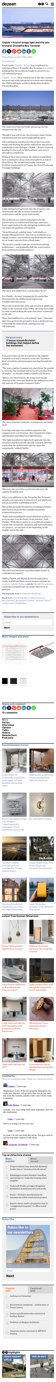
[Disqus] (28, 1115)
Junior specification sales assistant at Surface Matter (27, 1314)
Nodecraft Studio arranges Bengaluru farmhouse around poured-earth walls (28, 1187)
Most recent (34, 1160)
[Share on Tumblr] (29, 51)
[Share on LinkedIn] (24, 51)
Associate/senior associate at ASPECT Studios (28, 1332)
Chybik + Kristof (23, 65)
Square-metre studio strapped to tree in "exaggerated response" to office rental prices (29, 1204)
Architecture (8, 603)
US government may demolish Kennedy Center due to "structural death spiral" (28, 1167)
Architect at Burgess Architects (24, 1322)
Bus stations (8, 600)
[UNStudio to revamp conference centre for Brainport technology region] (42, 4)
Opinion (6, 727)
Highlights (21, 603)
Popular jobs (10, 1289)
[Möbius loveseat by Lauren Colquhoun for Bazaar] (39, 4)
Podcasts (7, 738)
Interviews (8, 725)
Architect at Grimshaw (20, 1296)
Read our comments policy (40, 1078)
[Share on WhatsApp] (33, 51)
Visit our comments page (14, 1078)
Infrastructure (37, 598)
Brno (47, 600)
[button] (47, 4)
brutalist (49, 68)
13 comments (8, 61)
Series (6, 722)
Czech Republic (20, 598)
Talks (5, 730)
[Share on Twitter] (9, 51)
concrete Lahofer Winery (14, 584)
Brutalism (20, 600)
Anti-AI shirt (39, 1356)
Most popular (10, 1160)
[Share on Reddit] (19, 51)
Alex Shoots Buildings (30, 593)
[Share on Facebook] (4, 51)
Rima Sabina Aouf (10, 57)
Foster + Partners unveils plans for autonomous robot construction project (28, 1195)
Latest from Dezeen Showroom (20, 916)
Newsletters (9, 735)
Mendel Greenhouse (43, 584)
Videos (6, 732)
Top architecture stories (16, 1155)
